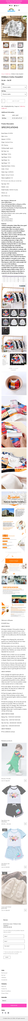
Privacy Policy (4, 993)
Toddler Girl (4, 108)
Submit (6, 957)
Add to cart (15, 101)
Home (2, 74)
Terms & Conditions (6, 991)
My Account (4, 973)
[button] (24, 18)
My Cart (3, 975)
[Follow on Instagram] (8, 1013)
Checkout (3, 977)
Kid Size (4, 91)
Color (3, 84)
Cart (11, 5)
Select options (25, 780)
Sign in (17, 5)
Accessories (4, 980)
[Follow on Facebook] (2, 1013)
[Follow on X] (5, 1013)
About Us (3, 986)
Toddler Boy (7, 74)
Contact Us (4, 989)
